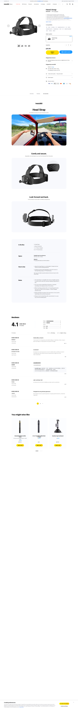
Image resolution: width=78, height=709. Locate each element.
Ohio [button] (53, 67)
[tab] (32, 93)
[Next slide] (39, 26)
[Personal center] (72, 4)
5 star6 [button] (52, 321)
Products (30, 4)
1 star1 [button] (51, 328)
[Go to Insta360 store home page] (9, 4)
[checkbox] (65, 343)
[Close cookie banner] (73, 702)
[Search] (67, 4)
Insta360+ (49, 4)
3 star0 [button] (52, 324)
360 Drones (24, 4)
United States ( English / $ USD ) (68, 1)
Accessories (36, 4)
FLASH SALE (18, 4)
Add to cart (52, 52)
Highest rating (63, 333)
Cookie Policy (21, 707)
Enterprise (55, 4)
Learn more (48, 21)
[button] (52, 11)
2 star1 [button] (51, 326)
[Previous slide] (8, 26)
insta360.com (6, 1)
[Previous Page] (35, 403)
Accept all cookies (64, 703)
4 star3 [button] (52, 322)
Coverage (43, 4)
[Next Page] (43, 403)
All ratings (53, 333)
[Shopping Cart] (70, 4)
